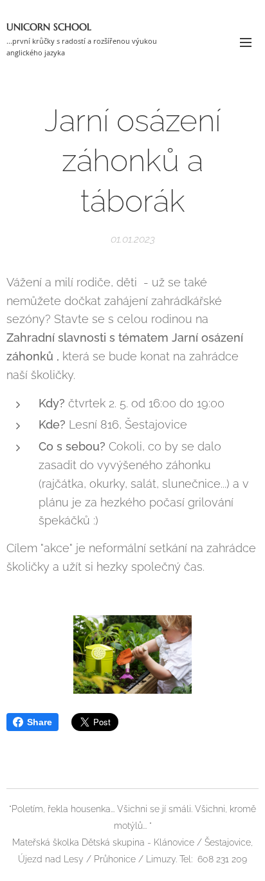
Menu (246, 42)
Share (39, 722)
